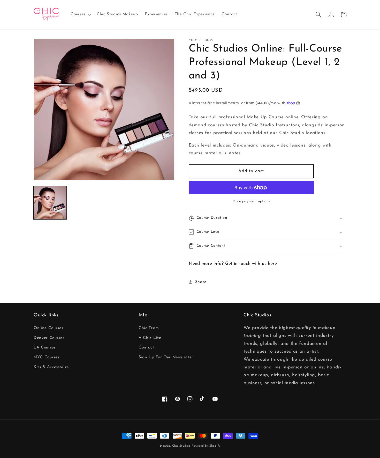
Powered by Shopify (206, 446)
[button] (80, 14)
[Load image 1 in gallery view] (50, 202)
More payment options (251, 201)
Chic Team (149, 328)
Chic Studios (181, 446)
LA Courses (45, 347)
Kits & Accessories (51, 367)
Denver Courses (49, 338)
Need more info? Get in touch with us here (233, 263)
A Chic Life (150, 338)
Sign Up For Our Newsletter (166, 357)
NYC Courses (46, 357)
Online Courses (48, 328)
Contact (146, 347)
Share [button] (201, 282)
